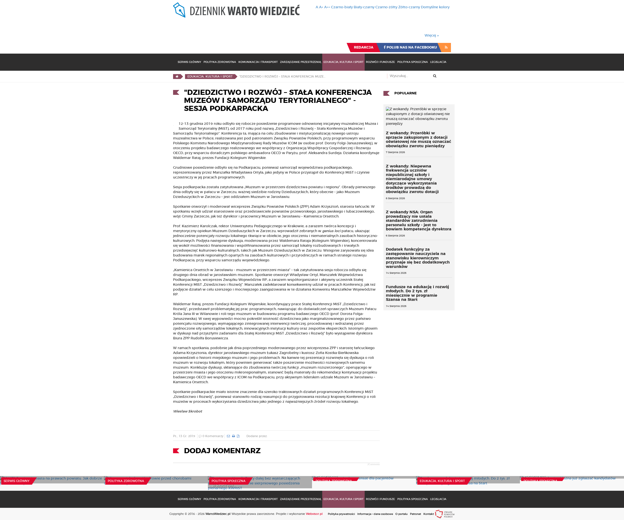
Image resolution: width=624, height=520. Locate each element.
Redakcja (363, 47)
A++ (327, 7)
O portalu (401, 514)
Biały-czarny (364, 7)
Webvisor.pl (314, 513)
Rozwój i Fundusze (380, 62)
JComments (373, 464)
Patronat (415, 514)
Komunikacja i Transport (258, 62)
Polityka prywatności (341, 514)
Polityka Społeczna (412, 62)
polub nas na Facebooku (411, 47)
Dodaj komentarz (222, 451)
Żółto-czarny (409, 7)
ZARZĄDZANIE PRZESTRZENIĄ (300, 62)
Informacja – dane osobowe (375, 514)
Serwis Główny (189, 62)
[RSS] (446, 47)
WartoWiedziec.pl (218, 513)
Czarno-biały (342, 7)
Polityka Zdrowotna (220, 62)
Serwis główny (16, 481)
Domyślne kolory (435, 7)
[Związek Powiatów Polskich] (445, 513)
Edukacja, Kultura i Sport (343, 62)
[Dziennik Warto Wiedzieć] (236, 10)
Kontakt (428, 514)
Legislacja (438, 62)
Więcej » (432, 35)
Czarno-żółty (386, 7)
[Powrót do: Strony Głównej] (177, 76)
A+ (321, 7)
